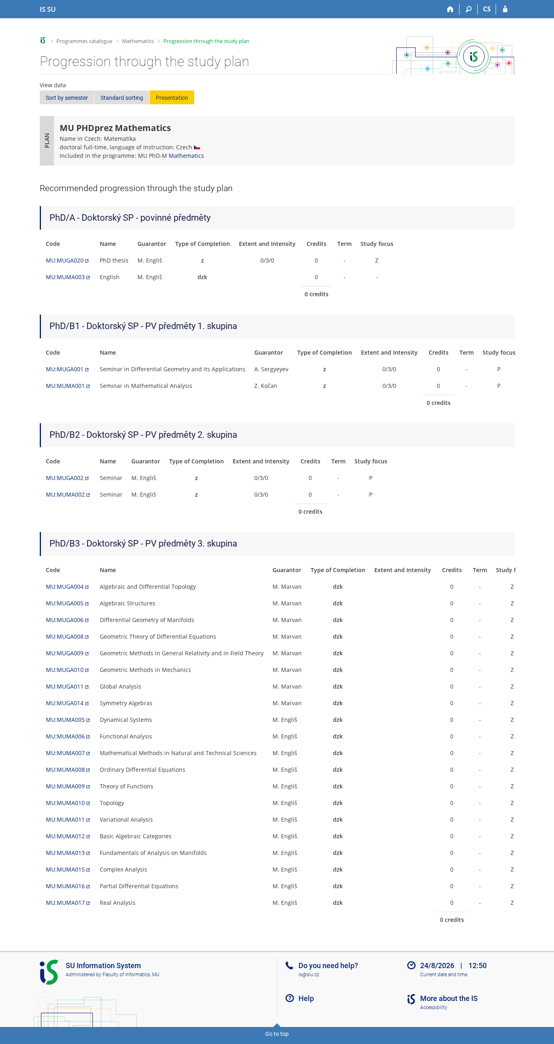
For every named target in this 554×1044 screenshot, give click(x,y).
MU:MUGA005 (65, 603)
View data (53, 85)
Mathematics (138, 41)
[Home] (450, 9)
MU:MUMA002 (65, 494)
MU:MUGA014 (65, 703)
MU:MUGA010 (65, 670)
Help (306, 998)
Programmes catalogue (84, 41)
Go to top (277, 1034)
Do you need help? (328, 965)
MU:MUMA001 (65, 386)
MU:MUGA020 (65, 260)
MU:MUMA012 (65, 836)
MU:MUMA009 (65, 786)
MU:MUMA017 (65, 902)
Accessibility (433, 1007)
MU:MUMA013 (65, 853)
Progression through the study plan (206, 41)
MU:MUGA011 (65, 686)
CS (487, 8)
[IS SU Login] (505, 9)
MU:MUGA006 (65, 620)
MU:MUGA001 (65, 369)
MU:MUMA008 (65, 769)
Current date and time (443, 974)
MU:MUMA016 (65, 886)
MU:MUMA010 (65, 803)
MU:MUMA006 (65, 736)
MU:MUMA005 (65, 719)
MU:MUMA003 (65, 277)
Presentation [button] (172, 98)
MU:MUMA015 (65, 869)
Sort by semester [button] (67, 98)
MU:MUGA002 (65, 478)
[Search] (469, 9)
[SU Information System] (43, 40)
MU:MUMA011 (65, 819)
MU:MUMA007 (65, 753)
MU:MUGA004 (65, 586)
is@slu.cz (308, 974)
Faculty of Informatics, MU (131, 974)
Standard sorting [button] (122, 98)
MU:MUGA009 (65, 653)
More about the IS (449, 998)
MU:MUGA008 (65, 636)
